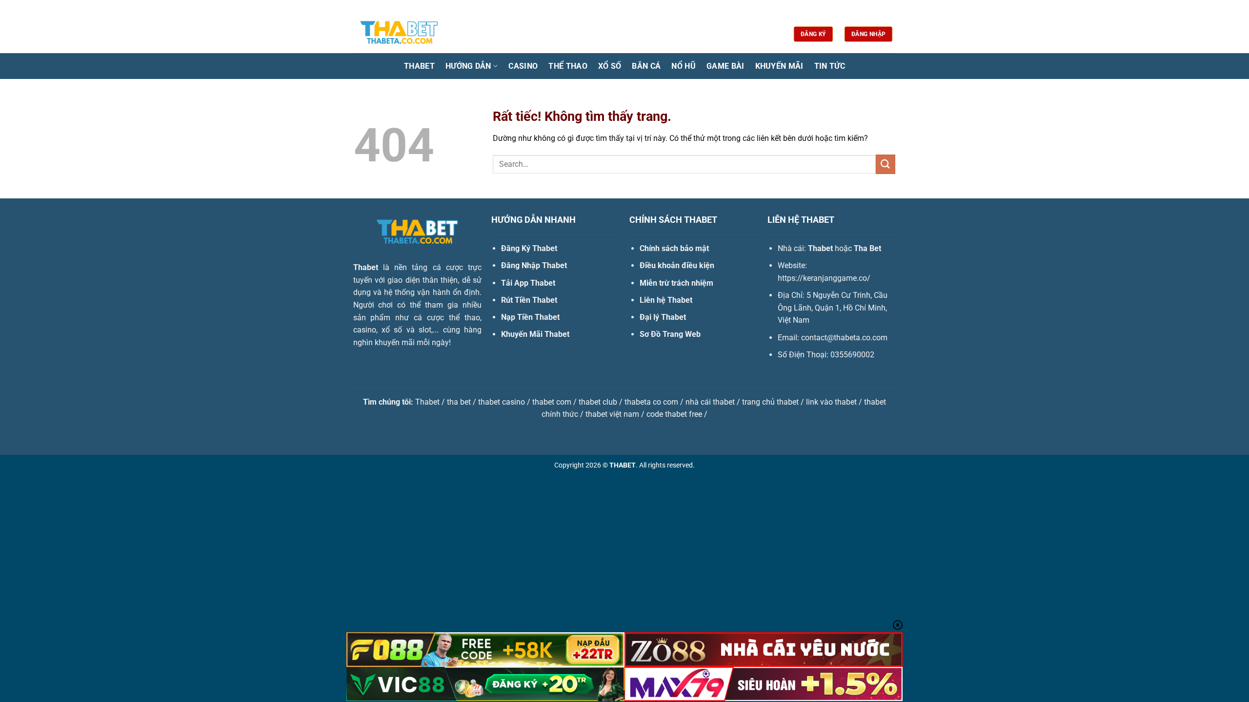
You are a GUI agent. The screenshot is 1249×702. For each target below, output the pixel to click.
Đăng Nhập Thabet (534, 265)
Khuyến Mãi (779, 66)
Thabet (419, 66)
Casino (523, 66)
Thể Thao (567, 66)
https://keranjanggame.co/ (824, 278)
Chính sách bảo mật (674, 248)
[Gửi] (885, 164)
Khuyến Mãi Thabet (535, 334)
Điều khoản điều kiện (677, 265)
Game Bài (725, 66)
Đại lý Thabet (663, 317)
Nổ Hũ (683, 66)
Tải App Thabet (528, 283)
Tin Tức (829, 66)
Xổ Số (610, 66)
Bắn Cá (646, 66)
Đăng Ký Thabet (529, 248)
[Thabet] (402, 34)
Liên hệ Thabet (666, 300)
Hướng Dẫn (468, 66)
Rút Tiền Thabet (529, 300)
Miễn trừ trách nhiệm (676, 283)
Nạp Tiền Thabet (530, 317)
